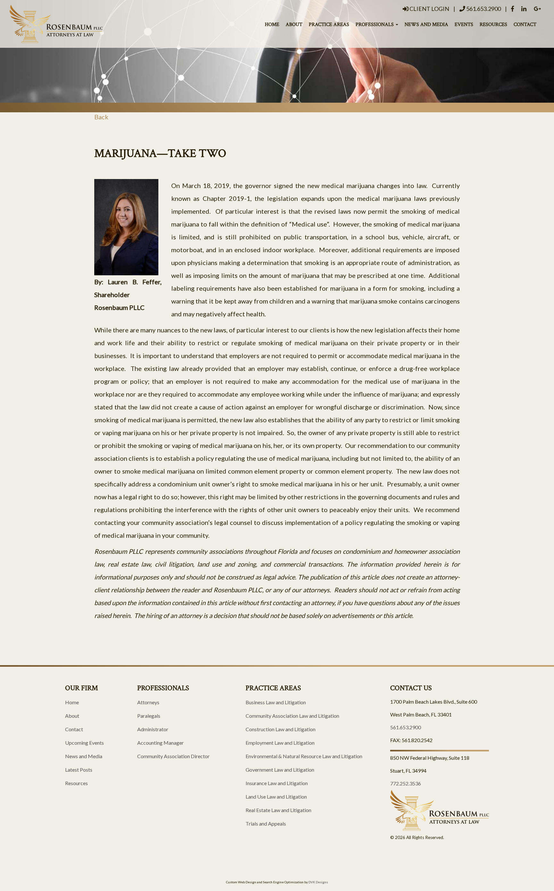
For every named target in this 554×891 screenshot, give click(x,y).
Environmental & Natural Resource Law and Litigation (304, 756)
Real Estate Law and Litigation (278, 810)
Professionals (375, 24)
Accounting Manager (160, 743)
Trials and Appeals (266, 823)
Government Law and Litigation (280, 770)
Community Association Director (173, 756)
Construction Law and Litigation (280, 729)
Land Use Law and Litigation (276, 796)
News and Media (426, 24)
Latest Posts (78, 770)
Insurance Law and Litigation (277, 783)
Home (272, 24)
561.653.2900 (483, 8)
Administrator (152, 729)
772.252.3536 (405, 783)
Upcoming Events (84, 743)
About (294, 24)
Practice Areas (329, 24)
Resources (493, 24)
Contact (525, 24)
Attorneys (148, 702)
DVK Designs (318, 882)
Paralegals (148, 716)
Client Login (428, 8)
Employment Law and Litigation (280, 743)
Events (464, 24)
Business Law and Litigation (276, 702)
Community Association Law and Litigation (292, 716)
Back (101, 117)
